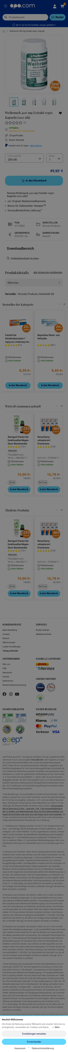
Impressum (19, 1048)
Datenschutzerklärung (43, 1048)
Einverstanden (34, 1041)
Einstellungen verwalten (34, 1034)
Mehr (57, 1027)
